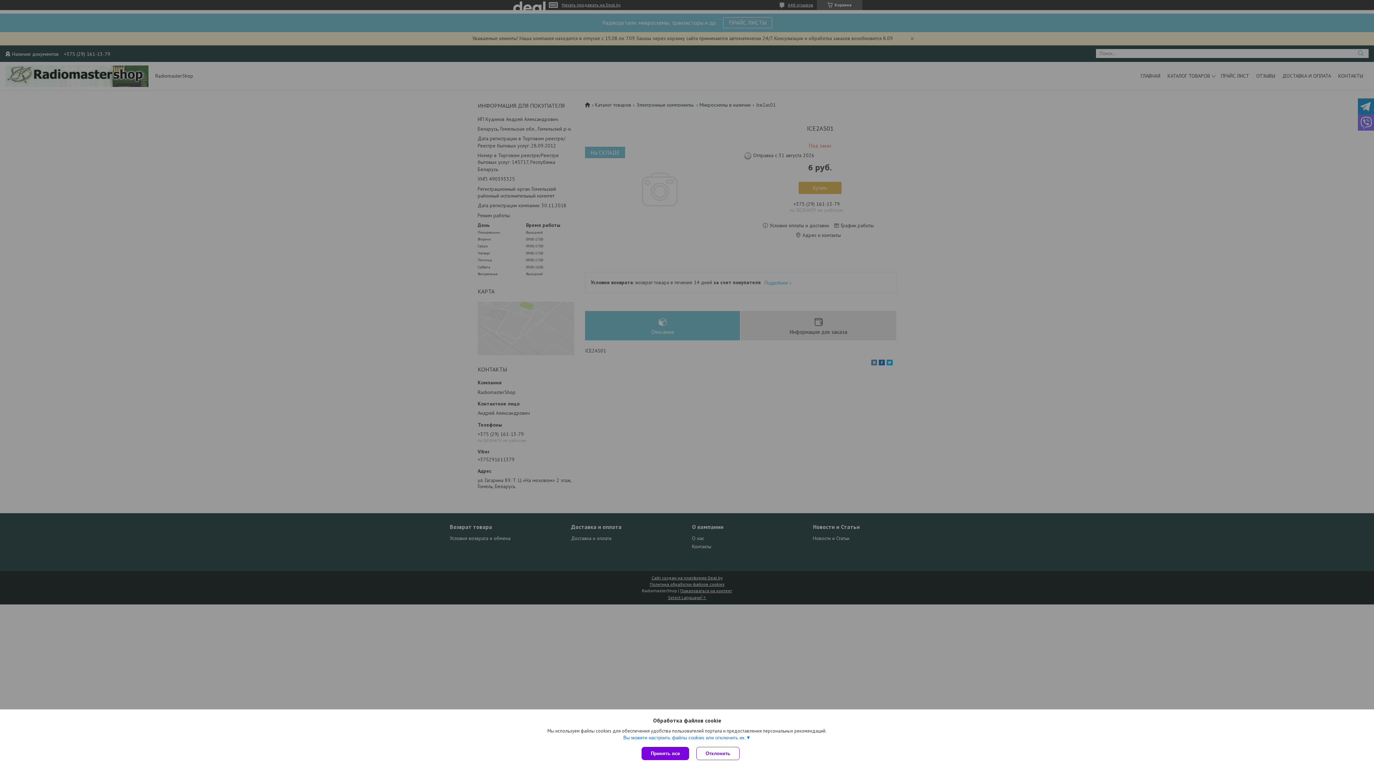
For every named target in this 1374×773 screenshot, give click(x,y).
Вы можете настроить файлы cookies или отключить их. (684, 737)
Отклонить (718, 753)
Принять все (665, 753)
